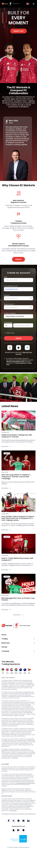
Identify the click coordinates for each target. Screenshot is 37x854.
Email (5, 277)
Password (6, 295)
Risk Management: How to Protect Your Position (18, 599)
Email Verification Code (10, 286)
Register (18, 259)
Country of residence (10, 313)
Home (4, 635)
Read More (5, 446)
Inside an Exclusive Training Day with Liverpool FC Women (17, 436)
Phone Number (8, 322)
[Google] (9, 347)
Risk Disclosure (30, 783)
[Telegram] (27, 347)
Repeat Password (9, 304)
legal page (13, 810)
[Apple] (18, 347)
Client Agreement (21, 363)
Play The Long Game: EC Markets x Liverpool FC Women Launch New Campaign (16, 476)
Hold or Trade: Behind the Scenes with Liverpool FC (17, 559)
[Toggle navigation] (33, 4)
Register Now (18, 31)
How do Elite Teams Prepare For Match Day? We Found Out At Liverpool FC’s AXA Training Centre (18, 518)
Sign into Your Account (24, 353)
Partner (4, 647)
